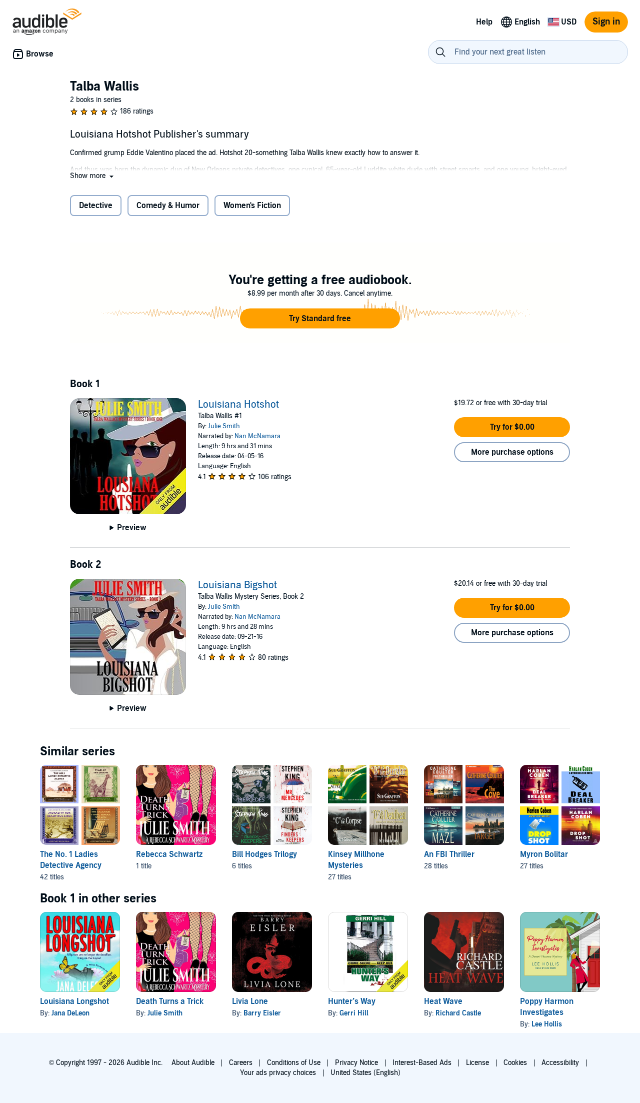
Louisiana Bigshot (237, 585)
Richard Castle (458, 1013)
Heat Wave (443, 1001)
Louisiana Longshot (74, 1001)
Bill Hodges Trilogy (264, 854)
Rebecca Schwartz (169, 854)
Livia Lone (250, 1001)
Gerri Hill (354, 1013)
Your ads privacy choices (278, 1072)
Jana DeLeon (71, 1013)
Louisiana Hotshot (238, 405)
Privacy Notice (356, 1062)
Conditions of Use (293, 1062)
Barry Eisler (262, 1013)
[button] (93, 176)
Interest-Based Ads (422, 1062)
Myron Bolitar (544, 854)
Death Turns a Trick (170, 1001)
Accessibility (560, 1062)
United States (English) (365, 1072)
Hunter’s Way (352, 1001)
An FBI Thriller (449, 854)
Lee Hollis (547, 1024)
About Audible (193, 1062)
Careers (240, 1062)
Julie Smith (224, 426)
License (477, 1062)
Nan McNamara (257, 436)
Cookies (515, 1062)
